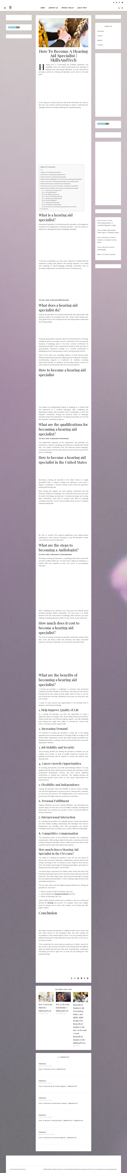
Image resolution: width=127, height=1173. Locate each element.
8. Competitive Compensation (52, 204)
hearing (50, 903)
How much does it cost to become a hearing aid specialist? (59, 186)
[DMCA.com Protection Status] (19, 27)
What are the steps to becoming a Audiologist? (56, 184)
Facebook (100, 31)
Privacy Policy (67, 8)
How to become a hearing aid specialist (53, 177)
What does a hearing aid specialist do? (53, 174)
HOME (42, 8)
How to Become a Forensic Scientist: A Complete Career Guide (107, 239)
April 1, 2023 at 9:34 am (45, 1066)
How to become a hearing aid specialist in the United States (59, 181)
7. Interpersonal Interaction (52, 202)
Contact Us (53, 8)
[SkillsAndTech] (10, 7)
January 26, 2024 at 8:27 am (46, 1134)
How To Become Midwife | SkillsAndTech (45, 1007)
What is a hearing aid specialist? (51, 172)
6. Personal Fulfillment (50, 200)
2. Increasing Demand (50, 192)
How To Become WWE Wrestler (57, 300)
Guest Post (82, 8)
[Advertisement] (63, 89)
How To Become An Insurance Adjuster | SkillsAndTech (57, 1138)
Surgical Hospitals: (62, 894)
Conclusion (44, 209)
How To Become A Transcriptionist (59, 554)
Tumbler (100, 45)
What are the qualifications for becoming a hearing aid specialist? (61, 179)
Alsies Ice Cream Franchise (106, 254)
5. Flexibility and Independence (53, 198)
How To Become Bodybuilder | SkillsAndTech (63, 1007)
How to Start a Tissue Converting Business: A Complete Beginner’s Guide (106, 222)
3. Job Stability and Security (51, 194)
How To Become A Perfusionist (57, 438)
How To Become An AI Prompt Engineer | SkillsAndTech (58, 1086)
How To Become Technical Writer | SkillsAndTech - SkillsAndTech (61, 1120)
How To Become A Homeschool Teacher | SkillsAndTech (58, 1103)
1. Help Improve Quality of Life (52, 190)
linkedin (99, 40)
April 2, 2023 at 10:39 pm (45, 1083)
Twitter (99, 36)
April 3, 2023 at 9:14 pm (45, 1100)
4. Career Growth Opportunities (53, 196)
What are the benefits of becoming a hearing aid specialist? (59, 188)
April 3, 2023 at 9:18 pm (45, 1117)
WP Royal (22, 1169)
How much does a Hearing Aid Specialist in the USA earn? (60, 207)
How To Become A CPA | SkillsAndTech (52, 1069)
